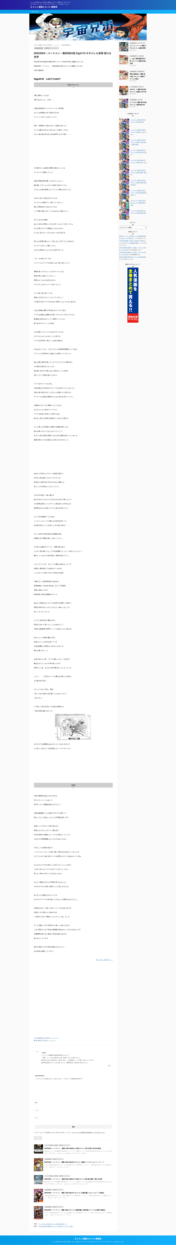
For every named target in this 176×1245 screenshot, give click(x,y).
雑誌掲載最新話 (40, 1038)
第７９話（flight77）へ (104, 960)
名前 (36, 1102)
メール (37, 1110)
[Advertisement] (73, 151)
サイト (37, 1118)
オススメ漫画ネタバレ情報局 (43, 7)
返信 (109, 1065)
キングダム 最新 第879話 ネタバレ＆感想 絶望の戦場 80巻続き (138, 183)
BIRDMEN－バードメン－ (51, 1038)
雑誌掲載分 (39, 1040)
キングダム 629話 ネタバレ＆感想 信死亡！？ (53, 1224)
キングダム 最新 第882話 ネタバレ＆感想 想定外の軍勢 (138, 152)
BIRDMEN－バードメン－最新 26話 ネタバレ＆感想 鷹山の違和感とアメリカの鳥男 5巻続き (75, 1210)
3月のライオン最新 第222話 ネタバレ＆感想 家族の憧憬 (138, 203)
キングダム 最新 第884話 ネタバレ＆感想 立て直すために (138, 132)
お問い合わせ (34, 11)
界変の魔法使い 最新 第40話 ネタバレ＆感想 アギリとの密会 (138, 76)
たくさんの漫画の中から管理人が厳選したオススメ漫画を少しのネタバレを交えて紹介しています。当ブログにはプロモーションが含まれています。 (88, 1241)
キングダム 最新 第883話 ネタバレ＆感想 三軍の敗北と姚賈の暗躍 (138, 142)
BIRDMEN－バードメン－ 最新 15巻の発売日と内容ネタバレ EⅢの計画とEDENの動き (72, 1148)
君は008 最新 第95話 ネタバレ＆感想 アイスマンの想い (56, 1226)
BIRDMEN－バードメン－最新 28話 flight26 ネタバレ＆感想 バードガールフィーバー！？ (74, 1162)
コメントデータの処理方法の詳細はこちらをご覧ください (88, 1132)
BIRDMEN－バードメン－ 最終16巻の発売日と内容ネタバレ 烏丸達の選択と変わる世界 (73, 1179)
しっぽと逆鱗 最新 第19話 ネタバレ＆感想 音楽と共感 (138, 61)
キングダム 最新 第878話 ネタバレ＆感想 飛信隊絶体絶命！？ (138, 193)
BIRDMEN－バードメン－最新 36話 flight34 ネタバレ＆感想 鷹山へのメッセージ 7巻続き (74, 1193)
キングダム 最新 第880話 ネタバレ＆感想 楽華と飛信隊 (138, 172)
